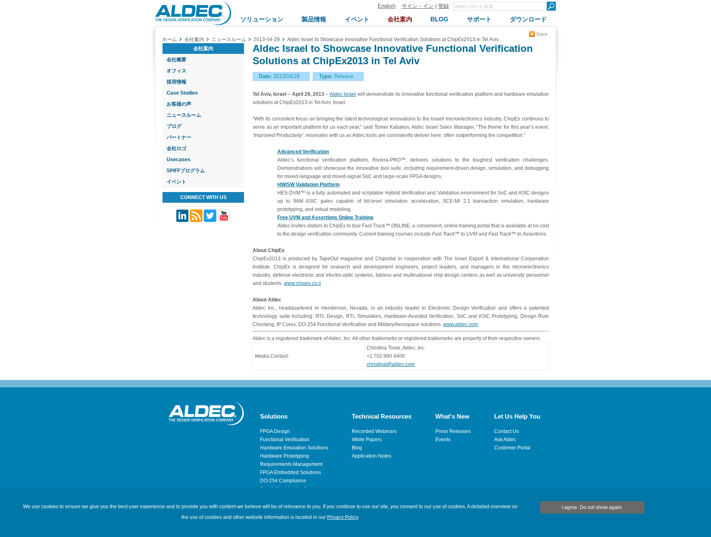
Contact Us (506, 431)
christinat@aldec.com (391, 364)
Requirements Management (291, 464)
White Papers (367, 439)
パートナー (179, 137)
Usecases (179, 159)
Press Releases (453, 431)
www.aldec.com (460, 324)
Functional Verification (284, 439)
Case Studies (182, 93)
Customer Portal (512, 448)
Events (443, 439)
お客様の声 (179, 104)
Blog (357, 448)
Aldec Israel (343, 94)
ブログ (174, 126)
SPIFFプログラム (186, 171)
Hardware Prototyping (284, 456)
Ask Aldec (505, 439)
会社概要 (176, 59)
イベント (176, 182)
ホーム (169, 39)
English (386, 6)
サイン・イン (418, 6)
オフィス (176, 71)
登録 (443, 6)
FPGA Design (275, 431)
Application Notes (371, 456)
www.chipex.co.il (302, 283)
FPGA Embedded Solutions (290, 472)
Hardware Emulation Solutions (294, 448)
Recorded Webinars (374, 431)
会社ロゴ (176, 148)
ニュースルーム (184, 115)
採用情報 (176, 82)
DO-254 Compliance (283, 481)
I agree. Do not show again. (592, 507)
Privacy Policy (342, 517)
